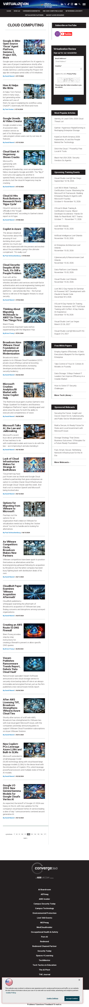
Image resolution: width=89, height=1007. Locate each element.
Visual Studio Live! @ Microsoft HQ (69, 331)
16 (41, 834)
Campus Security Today (45, 904)
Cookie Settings (52, 998)
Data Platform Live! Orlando (66, 269)
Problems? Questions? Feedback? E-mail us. (44, 1004)
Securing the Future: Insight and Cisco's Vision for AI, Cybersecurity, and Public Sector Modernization (69, 416)
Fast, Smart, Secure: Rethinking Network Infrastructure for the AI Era (68, 453)
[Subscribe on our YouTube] (62, 36)
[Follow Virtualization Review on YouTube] (76, 4)
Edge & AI (17, 11)
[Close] (79, 979)
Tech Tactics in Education (44, 965)
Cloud (9, 11)
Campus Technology (44, 908)
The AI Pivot (44, 970)
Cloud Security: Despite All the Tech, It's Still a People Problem (12, 269)
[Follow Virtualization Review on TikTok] (68, 4)
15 (38, 834)
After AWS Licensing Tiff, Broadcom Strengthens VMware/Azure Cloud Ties (11, 706)
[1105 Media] (44, 877)
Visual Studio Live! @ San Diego (67, 178)
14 (35, 834)
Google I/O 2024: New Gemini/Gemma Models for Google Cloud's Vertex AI (12, 792)
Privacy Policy (71, 74)
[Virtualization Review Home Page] (17, 5)
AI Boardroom (44, 889)
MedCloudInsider (44, 927)
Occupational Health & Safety (44, 932)
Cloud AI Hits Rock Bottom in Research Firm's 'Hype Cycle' (12, 200)
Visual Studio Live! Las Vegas (66, 321)
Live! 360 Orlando (61, 226)
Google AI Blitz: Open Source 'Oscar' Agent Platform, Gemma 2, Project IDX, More (12, 49)
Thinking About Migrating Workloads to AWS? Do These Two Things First (12, 315)
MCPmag (44, 922)
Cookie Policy (11, 993)
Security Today (44, 951)
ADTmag (44, 894)
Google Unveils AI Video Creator (12, 120)
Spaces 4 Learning (44, 955)
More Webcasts (61, 462)
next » (25, 838)
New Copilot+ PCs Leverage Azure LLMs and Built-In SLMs (12, 748)
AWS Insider (44, 899)
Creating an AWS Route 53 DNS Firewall (12, 627)
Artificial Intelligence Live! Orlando (68, 235)
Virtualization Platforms (34, 15)
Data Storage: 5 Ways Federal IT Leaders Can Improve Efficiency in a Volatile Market (69, 376)
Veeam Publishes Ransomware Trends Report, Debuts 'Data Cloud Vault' (11, 665)
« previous (8, 834)
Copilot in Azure (12, 229)
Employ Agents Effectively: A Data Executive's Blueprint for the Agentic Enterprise (69, 354)
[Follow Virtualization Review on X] (65, 4)
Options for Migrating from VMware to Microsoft (11, 507)
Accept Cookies (72, 998)
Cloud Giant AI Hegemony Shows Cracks (11, 154)
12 (28, 834)
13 (32, 834)
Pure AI (44, 937)
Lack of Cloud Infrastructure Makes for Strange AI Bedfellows (11, 464)
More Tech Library (62, 395)
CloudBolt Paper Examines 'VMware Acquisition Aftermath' (12, 592)
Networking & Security (74, 11)
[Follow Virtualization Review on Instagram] (72, 4)
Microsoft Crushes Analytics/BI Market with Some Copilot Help (11, 391)
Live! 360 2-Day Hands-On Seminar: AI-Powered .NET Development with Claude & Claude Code (69, 291)
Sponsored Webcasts (64, 407)
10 (22, 834)
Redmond (44, 941)
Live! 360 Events (44, 918)
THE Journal (44, 974)
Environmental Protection (44, 913)
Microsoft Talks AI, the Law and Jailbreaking (12, 428)
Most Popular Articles (64, 113)
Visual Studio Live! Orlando (65, 279)
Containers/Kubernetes (31, 11)
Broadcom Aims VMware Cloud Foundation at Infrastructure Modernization (12, 348)
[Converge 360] (44, 869)
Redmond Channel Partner (44, 946)
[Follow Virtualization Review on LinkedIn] (62, 4)
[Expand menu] (84, 4)
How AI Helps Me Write (10, 87)
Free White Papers (63, 345)
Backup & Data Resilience (55, 15)
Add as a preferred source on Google (50, 5)
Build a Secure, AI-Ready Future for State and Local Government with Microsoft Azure (69, 428)
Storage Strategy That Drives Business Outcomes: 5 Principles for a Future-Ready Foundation (69, 440)
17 (45, 834)
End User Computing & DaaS (53, 11)
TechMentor (44, 960)
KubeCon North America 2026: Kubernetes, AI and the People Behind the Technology (67, 139)
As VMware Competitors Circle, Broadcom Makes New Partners (10, 548)
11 (25, 834)
